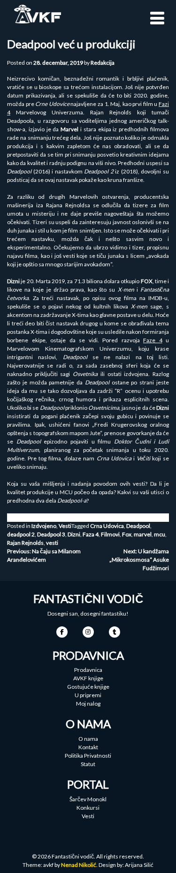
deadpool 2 (21, 534)
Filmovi (110, 534)
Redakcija (103, 62)
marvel (143, 534)
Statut (88, 764)
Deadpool (138, 525)
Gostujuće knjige (88, 686)
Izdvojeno (43, 525)
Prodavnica (88, 669)
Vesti (65, 525)
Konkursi (88, 807)
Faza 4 (91, 534)
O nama (88, 738)
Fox (126, 534)
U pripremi (88, 695)
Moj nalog (88, 703)
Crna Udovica (107, 525)
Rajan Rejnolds (25, 542)
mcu (159, 534)
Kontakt (88, 747)
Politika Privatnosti (88, 755)
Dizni (74, 534)
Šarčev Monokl (88, 799)
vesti (52, 542)
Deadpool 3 (51, 534)
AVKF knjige (88, 678)
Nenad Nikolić (78, 864)
